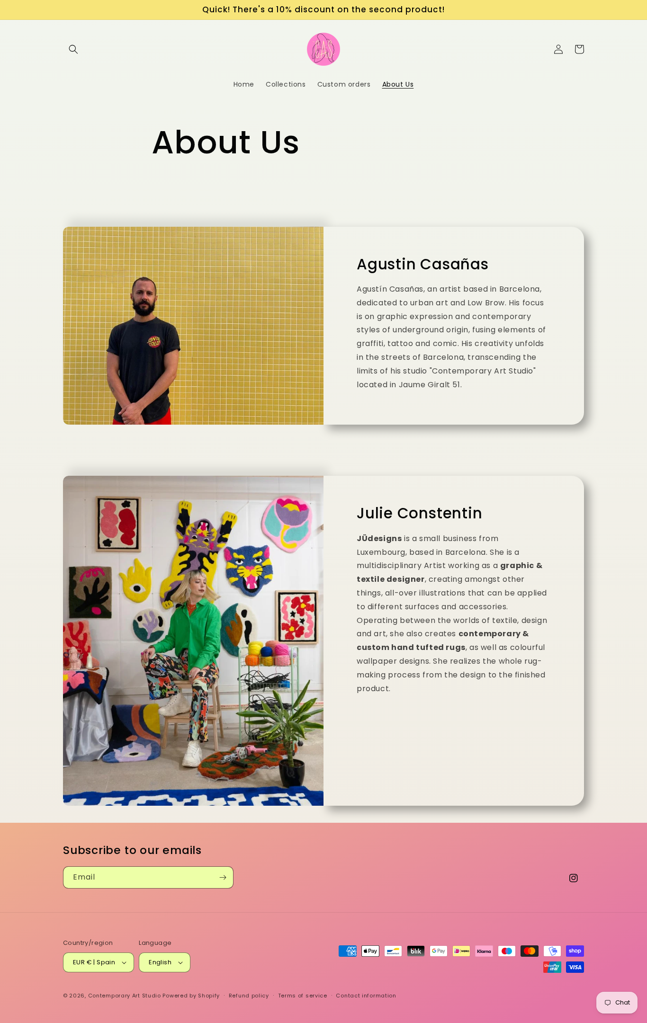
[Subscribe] (222, 877)
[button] (73, 49)
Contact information (366, 995)
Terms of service (302, 995)
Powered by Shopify (191, 995)
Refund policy (249, 995)
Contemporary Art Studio (124, 995)
